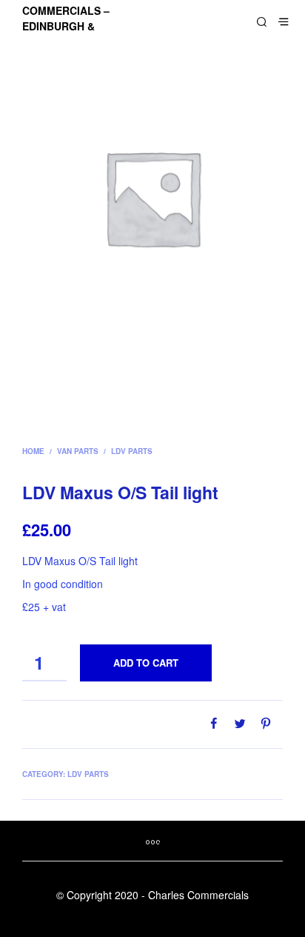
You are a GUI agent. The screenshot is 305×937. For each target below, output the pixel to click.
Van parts (77, 451)
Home (33, 451)
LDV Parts (131, 451)
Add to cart (145, 663)
